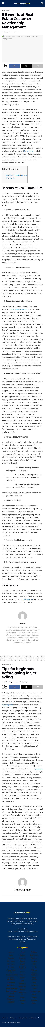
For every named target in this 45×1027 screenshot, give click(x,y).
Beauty (11, 958)
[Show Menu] (3, 3)
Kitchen (22, 978)
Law (22, 981)
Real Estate (11, 10)
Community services (11, 971)
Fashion (11, 996)
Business (10, 664)
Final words (10, 178)
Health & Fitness (22, 968)
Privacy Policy (22, 1018)
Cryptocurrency (12, 975)
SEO (34, 964)
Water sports (7, 704)
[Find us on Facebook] (38, 1017)
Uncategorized (35, 991)
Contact (33, 1018)
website (34, 1000)
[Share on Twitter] (26, 66)
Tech (34, 982)
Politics (34, 952)
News (22, 997)
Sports (34, 967)
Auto (11, 955)
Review (34, 961)
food (23, 952)
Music (22, 989)
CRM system (28, 599)
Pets (22, 1003)
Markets (22, 987)
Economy (11, 982)
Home (4, 10)
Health (22, 964)
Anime (11, 952)
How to (22, 975)
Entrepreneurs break (11, 992)
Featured (11, 999)
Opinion (23, 1000)
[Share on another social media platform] (37, 66)
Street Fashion (34, 974)
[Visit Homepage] (22, 3)
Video (34, 994)
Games (22, 961)
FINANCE (11, 1002)
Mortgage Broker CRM (19, 309)
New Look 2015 (22, 993)
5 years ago (15, 32)
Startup (34, 970)
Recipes (34, 958)
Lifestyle (22, 984)
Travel (34, 988)
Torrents (34, 985)
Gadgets (22, 958)
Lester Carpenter (10, 682)
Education (11, 985)
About (12, 1018)
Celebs (11, 967)
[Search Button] (42, 3)
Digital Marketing (11, 978)
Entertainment (11, 988)
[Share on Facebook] (14, 66)
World (34, 1003)
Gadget (22, 955)
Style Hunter (34, 978)
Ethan (6, 32)
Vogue (34, 997)
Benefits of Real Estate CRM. (16, 175)
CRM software (28, 151)
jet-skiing (39, 769)
